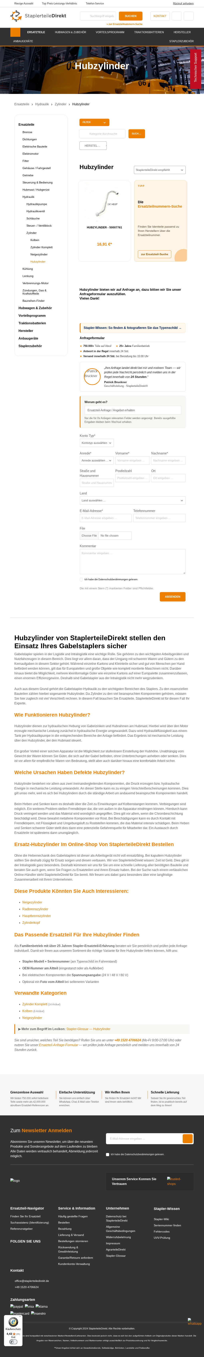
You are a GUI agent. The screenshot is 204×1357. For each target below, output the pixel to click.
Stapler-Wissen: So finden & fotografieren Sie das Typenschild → (133, 328)
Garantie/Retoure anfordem (75, 1257)
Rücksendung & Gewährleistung (68, 1249)
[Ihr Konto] (177, 16)
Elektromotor (31, 153)
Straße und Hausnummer (89, 473)
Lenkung (28, 276)
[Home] (15, 32)
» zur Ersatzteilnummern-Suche (124, 24)
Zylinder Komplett (41, 247)
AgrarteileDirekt (116, 1249)
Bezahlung (65, 1228)
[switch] (13, 1341)
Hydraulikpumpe (36, 204)
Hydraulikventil (35, 211)
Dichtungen (30, 139)
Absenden (172, 596)
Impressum (113, 1243)
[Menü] (20, 1317)
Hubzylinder (37, 261)
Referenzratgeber (21, 1228)
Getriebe (28, 175)
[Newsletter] (188, 1138)
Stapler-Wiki (161, 1219)
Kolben (34, 240)
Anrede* (85, 453)
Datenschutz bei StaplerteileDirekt (117, 1218)
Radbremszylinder (35, 909)
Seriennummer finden (167, 1225)
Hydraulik (28, 196)
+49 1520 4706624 (127, 1040)
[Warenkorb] (189, 16)
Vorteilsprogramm (32, 315)
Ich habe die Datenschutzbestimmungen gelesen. (111, 579)
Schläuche (33, 218)
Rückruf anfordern (183, 3)
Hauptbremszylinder (36, 916)
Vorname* (122, 453)
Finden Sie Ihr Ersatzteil (25, 1216)
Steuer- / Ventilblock (39, 225)
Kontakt (160, 16)
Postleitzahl (123, 471)
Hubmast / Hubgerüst (36, 189)
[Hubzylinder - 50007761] (104, 202)
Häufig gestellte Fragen (73, 1216)
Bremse (27, 132)
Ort (153, 471)
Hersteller (26, 331)
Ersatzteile (26, 124)
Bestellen (64, 1222)
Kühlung (28, 268)
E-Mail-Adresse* (91, 511)
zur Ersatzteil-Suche (154, 254)
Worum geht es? (95, 402)
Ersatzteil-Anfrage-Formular (58, 1045)
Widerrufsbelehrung (118, 1237)
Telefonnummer (144, 511)
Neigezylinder (39, 254)
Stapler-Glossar (116, 1255)
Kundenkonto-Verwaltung (74, 1263)
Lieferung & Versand (71, 1235)
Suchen (130, 16)
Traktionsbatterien (32, 323)
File (82, 528)
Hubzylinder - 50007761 (104, 227)
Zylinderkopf (31, 922)
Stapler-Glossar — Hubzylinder (88, 1029)
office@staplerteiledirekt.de (32, 1280)
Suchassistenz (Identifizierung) (29, 1222)
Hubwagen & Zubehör (35, 308)
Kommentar (88, 546)
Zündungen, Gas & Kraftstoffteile (34, 292)
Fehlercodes (162, 1231)
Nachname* (159, 453)
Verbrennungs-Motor (36, 283)
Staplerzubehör (30, 346)
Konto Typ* (87, 435)
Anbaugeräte (28, 338)
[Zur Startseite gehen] (38, 16)
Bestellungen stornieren (73, 1241)
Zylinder (31, 232)
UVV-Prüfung (162, 1237)
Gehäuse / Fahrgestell (37, 168)
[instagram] (12, 1248)
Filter (26, 160)
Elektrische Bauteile (35, 146)
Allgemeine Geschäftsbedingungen (120, 1229)
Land (83, 493)
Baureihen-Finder (34, 300)
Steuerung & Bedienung (38, 182)
